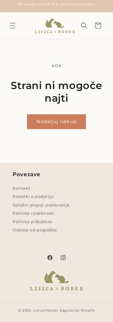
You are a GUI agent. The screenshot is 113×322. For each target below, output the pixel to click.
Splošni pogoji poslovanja (41, 205)
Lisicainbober (45, 310)
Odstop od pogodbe (35, 230)
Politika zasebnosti (34, 213)
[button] (12, 26)
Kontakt (21, 188)
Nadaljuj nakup (56, 121)
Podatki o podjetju (33, 196)
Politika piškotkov (32, 221)
